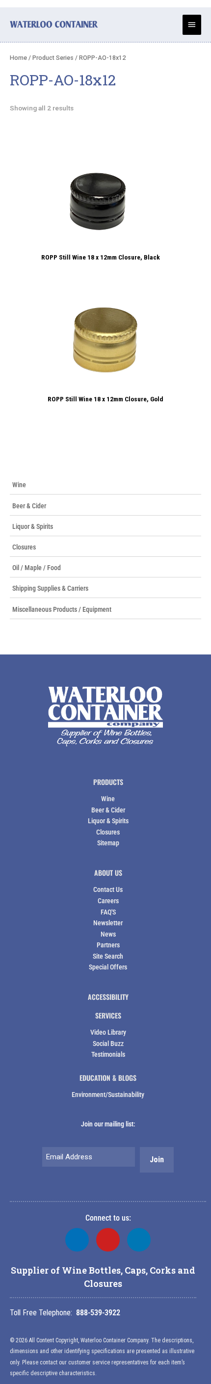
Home (18, 57)
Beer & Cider (29, 506)
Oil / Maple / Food (36, 568)
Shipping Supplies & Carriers (50, 588)
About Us (108, 872)
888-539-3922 (98, 1312)
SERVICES (108, 1015)
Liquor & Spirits (32, 526)
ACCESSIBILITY (108, 997)
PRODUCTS (108, 782)
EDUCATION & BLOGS (107, 1077)
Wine (19, 485)
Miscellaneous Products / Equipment (61, 609)
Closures (24, 547)
